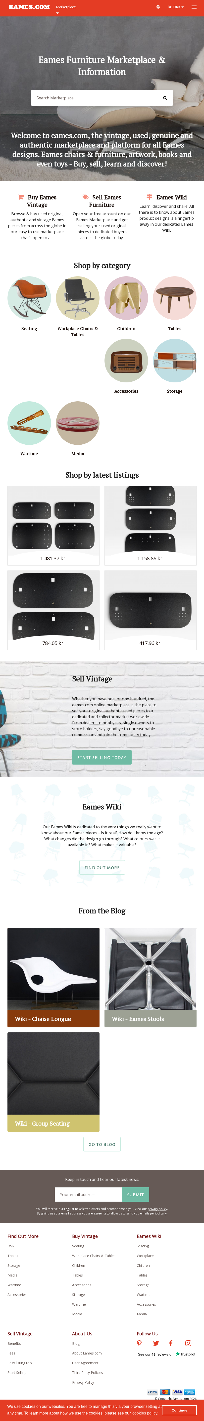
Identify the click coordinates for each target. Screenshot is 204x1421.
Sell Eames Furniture (105, 201)
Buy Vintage (85, 1236)
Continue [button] (179, 1410)
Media (12, 1275)
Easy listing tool (20, 1362)
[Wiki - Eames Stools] (150, 977)
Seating (78, 1246)
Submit (135, 1194)
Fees (11, 1353)
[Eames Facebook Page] (170, 1344)
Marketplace (66, 6)
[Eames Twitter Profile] (156, 1344)
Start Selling (16, 1372)
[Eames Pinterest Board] (139, 1344)
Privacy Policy (83, 1382)
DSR (10, 1246)
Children (78, 1265)
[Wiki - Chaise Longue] (53, 977)
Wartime (14, 1284)
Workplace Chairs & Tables (93, 1255)
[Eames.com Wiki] (158, 6)
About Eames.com (87, 1353)
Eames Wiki (171, 197)
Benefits (14, 1343)
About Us (82, 1334)
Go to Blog (102, 1144)
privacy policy (157, 1209)
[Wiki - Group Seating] (53, 1082)
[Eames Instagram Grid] (188, 1344)
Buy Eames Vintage (41, 201)
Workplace (145, 1255)
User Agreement (85, 1362)
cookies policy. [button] (145, 1413)
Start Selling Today (101, 757)
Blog (76, 1343)
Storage (13, 1265)
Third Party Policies (87, 1372)
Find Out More (102, 867)
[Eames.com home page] (29, 11)
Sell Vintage (20, 1334)
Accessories (17, 1294)
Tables (12, 1255)
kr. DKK (174, 6)
